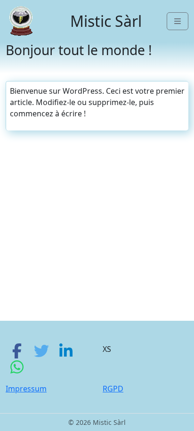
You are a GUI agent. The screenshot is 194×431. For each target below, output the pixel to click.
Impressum (26, 388)
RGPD (113, 388)
